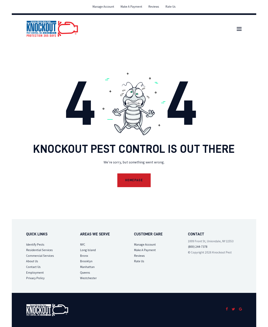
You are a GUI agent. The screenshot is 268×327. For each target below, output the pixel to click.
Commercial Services (40, 256)
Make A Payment (145, 250)
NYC (82, 244)
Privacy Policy (35, 278)
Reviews (139, 256)
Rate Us (139, 261)
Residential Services (39, 250)
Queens (85, 273)
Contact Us (33, 267)
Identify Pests (35, 244)
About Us (32, 261)
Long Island (88, 250)
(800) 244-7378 (197, 247)
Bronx (84, 256)
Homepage (134, 180)
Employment (35, 273)
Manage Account (145, 244)
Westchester (88, 278)
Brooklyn (86, 261)
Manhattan (87, 267)
